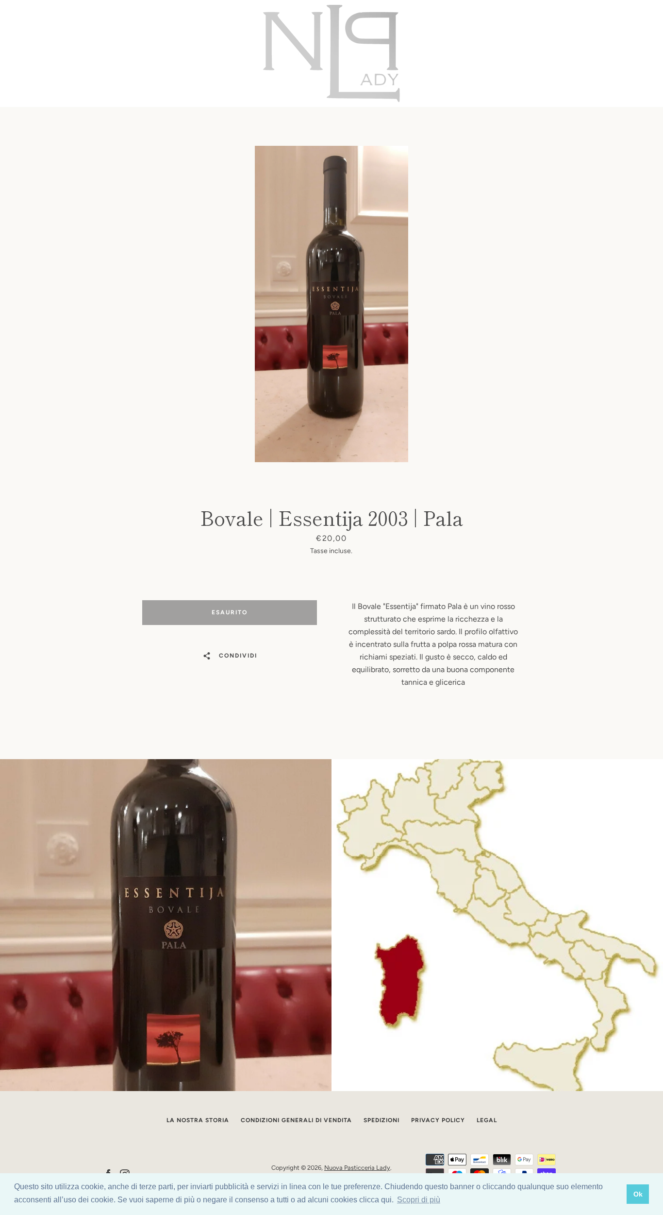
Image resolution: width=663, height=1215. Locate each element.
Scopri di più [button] (418, 1200)
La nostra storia (197, 1120)
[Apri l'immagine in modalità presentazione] (331, 304)
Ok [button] (638, 1194)
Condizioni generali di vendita (296, 1120)
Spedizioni (381, 1120)
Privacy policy (438, 1120)
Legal (487, 1120)
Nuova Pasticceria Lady (357, 1167)
